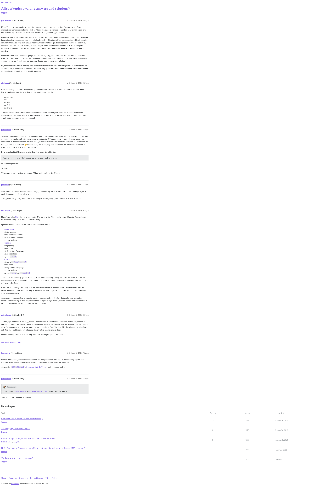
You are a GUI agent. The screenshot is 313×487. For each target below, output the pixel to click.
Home (3, 478)
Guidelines (23, 478)
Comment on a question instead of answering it (22, 418)
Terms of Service (36, 478)
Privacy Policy (51, 478)
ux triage (7, 259)
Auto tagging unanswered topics (15, 428)
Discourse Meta (7, 2)
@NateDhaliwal (18, 367)
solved (10, 442)
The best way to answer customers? (17, 458)
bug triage (7, 243)
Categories (13, 478)
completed (16, 442)
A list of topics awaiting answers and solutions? (35, 8)
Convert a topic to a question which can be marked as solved (28, 438)
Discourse (15, 484)
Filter (17, 217)
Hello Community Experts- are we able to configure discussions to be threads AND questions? (43, 448)
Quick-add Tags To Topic (11, 342)
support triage (9, 229)
